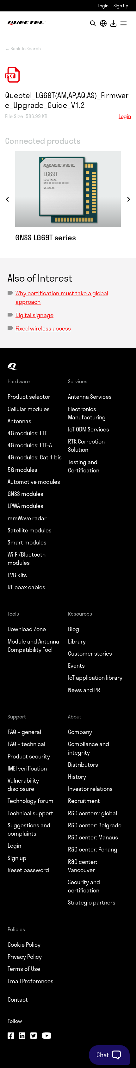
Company (80, 732)
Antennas (19, 421)
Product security (29, 756)
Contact (18, 999)
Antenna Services (90, 396)
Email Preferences (30, 981)
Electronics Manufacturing (87, 413)
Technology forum (30, 801)
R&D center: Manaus (93, 837)
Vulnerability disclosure (23, 784)
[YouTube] (46, 1036)
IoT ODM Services (88, 429)
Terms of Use (24, 969)
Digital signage (34, 314)
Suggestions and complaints (29, 829)
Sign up (17, 858)
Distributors (83, 764)
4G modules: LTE (27, 433)
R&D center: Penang (92, 849)
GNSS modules (25, 494)
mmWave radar (27, 518)
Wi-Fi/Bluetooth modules (27, 558)
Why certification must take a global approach (61, 297)
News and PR (84, 690)
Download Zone (27, 629)
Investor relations (90, 788)
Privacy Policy (25, 956)
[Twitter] (33, 1036)
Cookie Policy (24, 944)
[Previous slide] (7, 199)
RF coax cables (26, 587)
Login (103, 5)
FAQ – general (24, 732)
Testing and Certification (83, 466)
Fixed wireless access (43, 328)
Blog (73, 629)
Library (77, 641)
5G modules (22, 469)
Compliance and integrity (88, 748)
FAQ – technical (26, 744)
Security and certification (84, 886)
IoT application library (95, 677)
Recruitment (84, 801)
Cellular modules (29, 409)
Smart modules (27, 542)
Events (76, 665)
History (77, 776)
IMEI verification (27, 768)
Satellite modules (30, 530)
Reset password (28, 870)
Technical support (30, 813)
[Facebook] (11, 1036)
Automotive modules (34, 481)
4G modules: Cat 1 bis (35, 457)
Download (113, 23)
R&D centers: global (92, 813)
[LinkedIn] (22, 1036)
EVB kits (17, 575)
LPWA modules (25, 506)
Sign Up (121, 5)
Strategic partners (91, 902)
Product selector (29, 396)
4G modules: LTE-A (30, 445)
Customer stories (90, 653)
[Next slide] (128, 199)
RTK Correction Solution (86, 445)
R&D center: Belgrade (94, 825)
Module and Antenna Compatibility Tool (33, 645)
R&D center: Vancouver (82, 866)
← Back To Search (23, 48)
